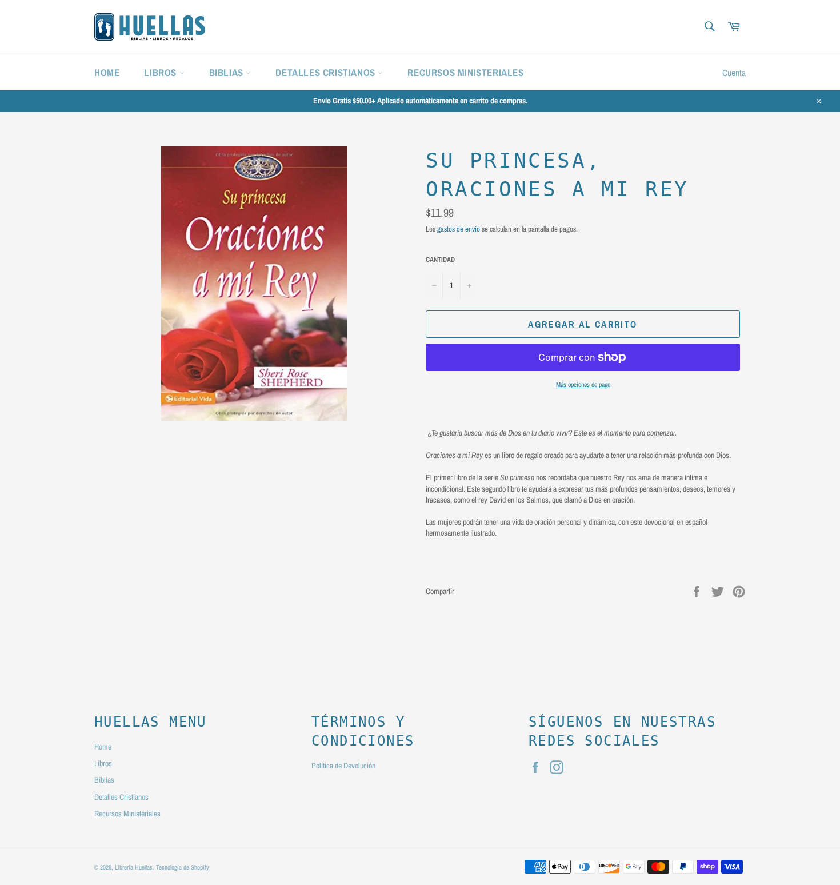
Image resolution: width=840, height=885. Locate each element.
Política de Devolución (343, 765)
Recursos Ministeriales (465, 72)
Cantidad (440, 259)
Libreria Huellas (134, 867)
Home (106, 72)
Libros (161, 72)
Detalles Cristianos (326, 72)
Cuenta (734, 72)
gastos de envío (458, 229)
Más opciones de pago (583, 384)
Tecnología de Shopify (182, 867)
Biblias (227, 72)
